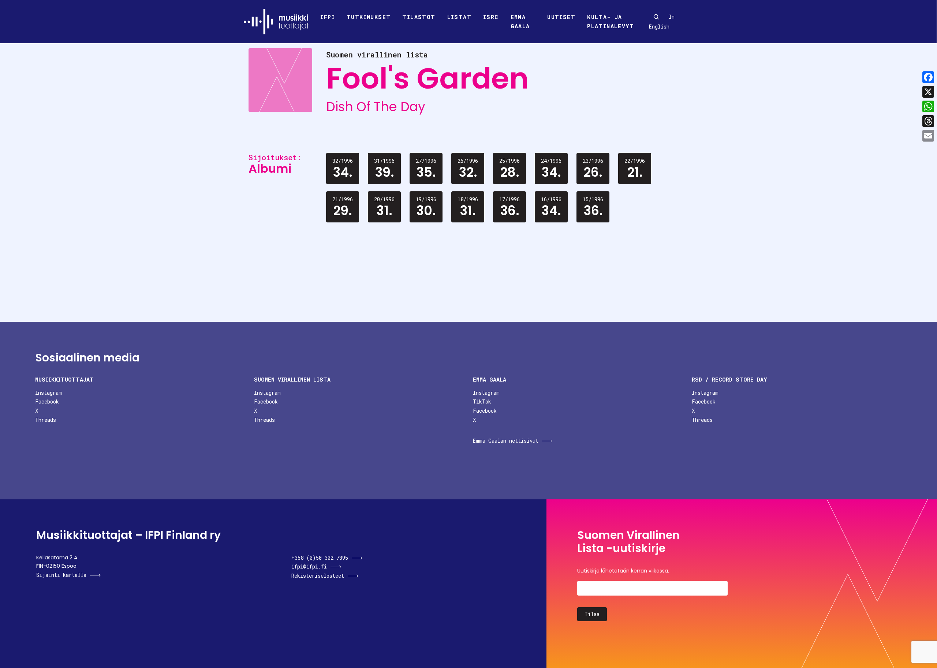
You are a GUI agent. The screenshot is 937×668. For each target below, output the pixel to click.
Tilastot (418, 16)
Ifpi (327, 16)
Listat (459, 16)
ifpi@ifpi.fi (309, 566)
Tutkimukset (369, 16)
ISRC (491, 16)
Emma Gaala (520, 21)
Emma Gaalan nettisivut (505, 440)
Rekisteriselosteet (317, 575)
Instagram (48, 392)
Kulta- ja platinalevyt (610, 21)
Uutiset (561, 16)
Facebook (47, 401)
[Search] (656, 16)
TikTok (482, 401)
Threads (45, 419)
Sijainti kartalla (61, 574)
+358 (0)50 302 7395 (319, 557)
